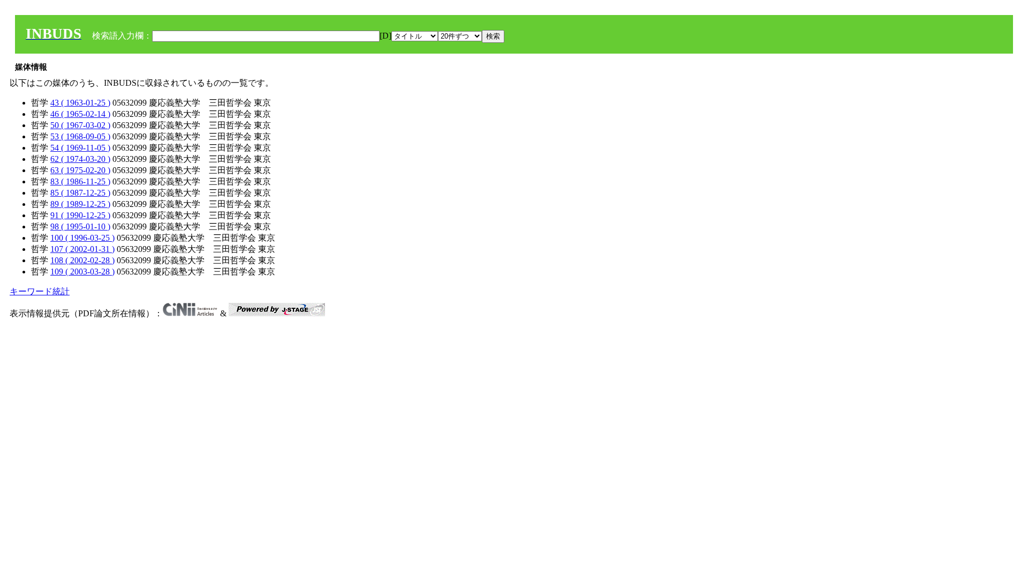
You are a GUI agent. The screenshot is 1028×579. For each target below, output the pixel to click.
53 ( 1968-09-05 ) (80, 136)
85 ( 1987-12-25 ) (80, 192)
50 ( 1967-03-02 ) (80, 125)
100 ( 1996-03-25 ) (82, 237)
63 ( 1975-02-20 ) (80, 170)
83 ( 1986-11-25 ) (80, 181)
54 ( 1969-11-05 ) (80, 147)
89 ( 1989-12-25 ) (80, 204)
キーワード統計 (40, 291)
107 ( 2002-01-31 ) (82, 249)
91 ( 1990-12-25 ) (80, 215)
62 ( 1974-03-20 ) (80, 159)
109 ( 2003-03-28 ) (82, 271)
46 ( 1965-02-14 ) (80, 113)
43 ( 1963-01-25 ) (80, 102)
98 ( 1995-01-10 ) (80, 226)
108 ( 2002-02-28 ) (82, 260)
